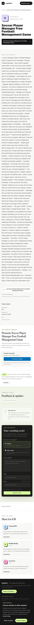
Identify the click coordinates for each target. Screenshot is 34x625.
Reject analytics (8, 620)
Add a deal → (6, 382)
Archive (3, 10)
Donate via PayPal (9, 591)
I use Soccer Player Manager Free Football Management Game (16, 289)
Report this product (6, 506)
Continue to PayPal (17, 359)
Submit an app (26, 3)
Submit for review (17, 493)
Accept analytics (21, 620)
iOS (3, 309)
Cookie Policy (6, 616)
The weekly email (8, 596)
